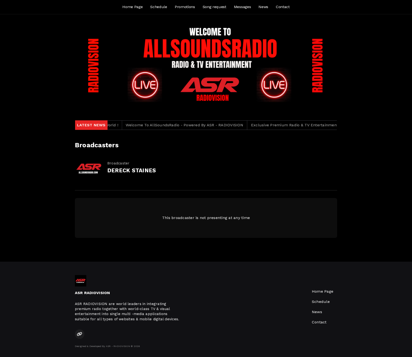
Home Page (132, 7)
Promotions (185, 7)
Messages (242, 7)
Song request (214, 7)
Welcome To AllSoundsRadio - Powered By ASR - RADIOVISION (175, 125)
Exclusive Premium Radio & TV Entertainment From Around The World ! (310, 125)
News (263, 7)
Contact (283, 7)
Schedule (158, 7)
